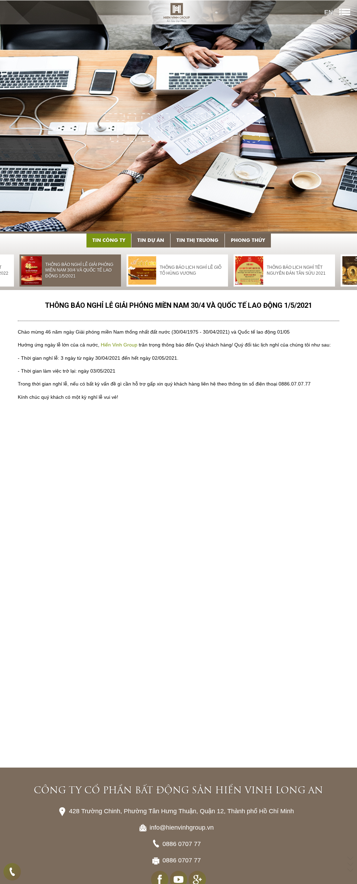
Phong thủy (248, 240)
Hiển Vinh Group (119, 345)
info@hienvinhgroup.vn (182, 847)
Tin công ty (108, 240)
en (328, 12)
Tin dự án (150, 240)
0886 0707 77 (12, 872)
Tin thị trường (197, 240)
